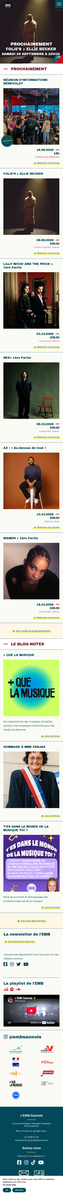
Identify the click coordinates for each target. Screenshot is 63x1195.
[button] (59, 4)
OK (7, 1190)
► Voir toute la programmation (31, 631)
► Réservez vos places (46, 163)
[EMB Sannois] (8, 6)
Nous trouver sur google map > (31, 1131)
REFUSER (19, 1190)
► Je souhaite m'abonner (20, 941)
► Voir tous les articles (31, 920)
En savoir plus (9, 1184)
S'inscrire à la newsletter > (31, 1156)
